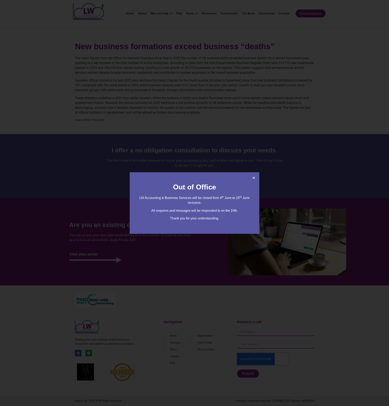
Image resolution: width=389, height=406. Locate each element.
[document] (194, 203)
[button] (253, 177)
